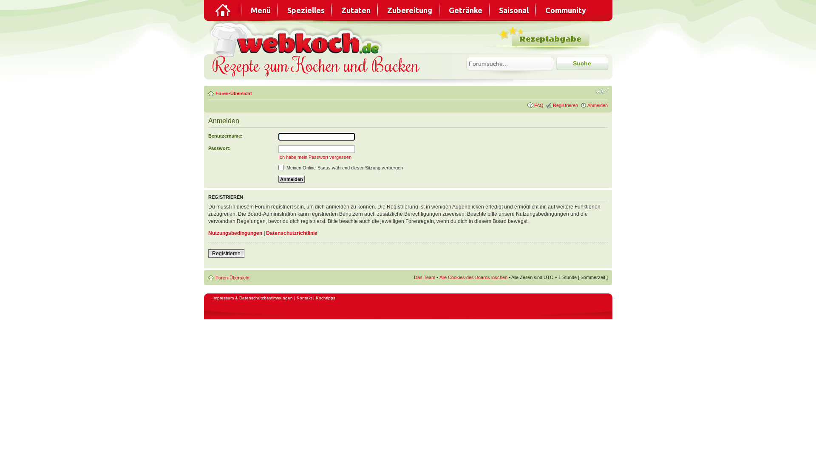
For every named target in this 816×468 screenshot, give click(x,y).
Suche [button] (582, 63)
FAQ (539, 105)
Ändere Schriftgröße (601, 92)
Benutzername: (225, 135)
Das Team (424, 277)
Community (565, 10)
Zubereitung (409, 10)
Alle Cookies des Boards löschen (473, 277)
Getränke (465, 10)
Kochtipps (325, 298)
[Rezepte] (223, 10)
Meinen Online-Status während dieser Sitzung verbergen (344, 167)
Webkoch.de (297, 38)
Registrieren (565, 105)
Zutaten (356, 10)
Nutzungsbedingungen (235, 233)
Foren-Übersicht (233, 93)
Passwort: (219, 148)
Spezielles (306, 10)
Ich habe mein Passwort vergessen (314, 157)
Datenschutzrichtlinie (291, 233)
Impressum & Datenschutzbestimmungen (252, 298)
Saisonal (514, 10)
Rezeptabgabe (550, 39)
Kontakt (304, 298)
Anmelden (597, 105)
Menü (261, 10)
